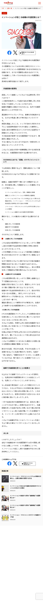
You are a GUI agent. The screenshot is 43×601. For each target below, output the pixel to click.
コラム (4, 13)
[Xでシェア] (15, 53)
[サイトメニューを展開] (40, 3)
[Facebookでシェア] (9, 53)
